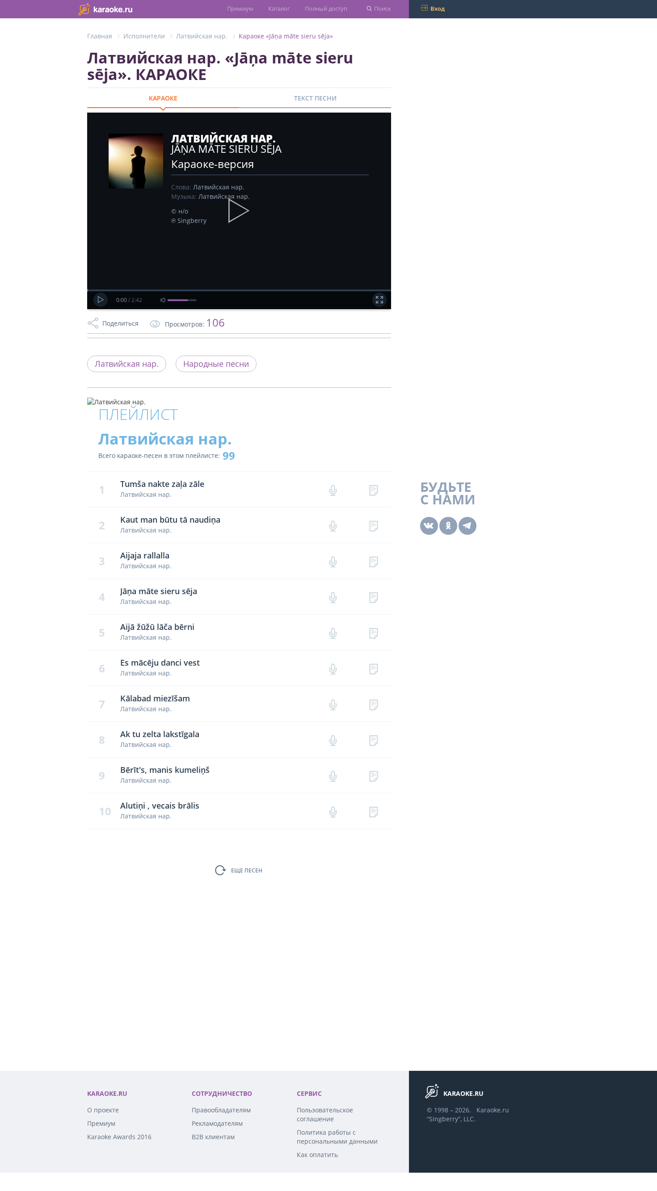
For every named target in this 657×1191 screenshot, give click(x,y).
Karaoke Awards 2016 (119, 1136)
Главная (99, 36)
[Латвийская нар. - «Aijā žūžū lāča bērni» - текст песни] (373, 632)
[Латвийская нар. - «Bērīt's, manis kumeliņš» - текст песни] (373, 775)
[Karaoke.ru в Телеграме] (467, 526)
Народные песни (216, 363)
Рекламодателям (217, 1123)
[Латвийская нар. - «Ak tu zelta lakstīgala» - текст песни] (373, 739)
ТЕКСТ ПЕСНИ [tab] (315, 98)
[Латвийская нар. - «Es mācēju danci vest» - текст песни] (373, 668)
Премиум (240, 8)
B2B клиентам (213, 1136)
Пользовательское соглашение (325, 1114)
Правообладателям (221, 1110)
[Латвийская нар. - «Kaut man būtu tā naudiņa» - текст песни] (373, 525)
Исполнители (144, 36)
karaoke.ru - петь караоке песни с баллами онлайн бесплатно (123, 8)
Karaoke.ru (492, 1110)
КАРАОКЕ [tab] (163, 98)
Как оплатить (317, 1154)
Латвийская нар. (201, 36)
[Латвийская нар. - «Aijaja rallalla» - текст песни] (373, 561)
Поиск (382, 8)
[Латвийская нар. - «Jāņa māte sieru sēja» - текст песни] (373, 596)
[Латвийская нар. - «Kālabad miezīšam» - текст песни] (373, 703)
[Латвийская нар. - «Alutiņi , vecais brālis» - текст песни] (373, 811)
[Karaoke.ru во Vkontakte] (429, 526)
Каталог (279, 8)
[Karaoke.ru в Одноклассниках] (448, 526)
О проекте (103, 1110)
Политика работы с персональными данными (337, 1136)
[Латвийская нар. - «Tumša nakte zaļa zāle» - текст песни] (373, 489)
